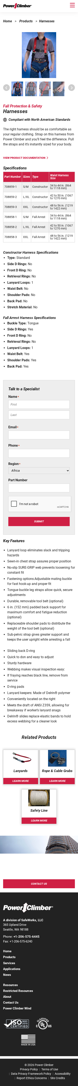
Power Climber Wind (17, 1008)
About (7, 997)
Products (26, 21)
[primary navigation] (72, 5)
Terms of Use (49, 1069)
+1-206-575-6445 (27, 937)
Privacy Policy (29, 1069)
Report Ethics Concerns (32, 1078)
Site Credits (57, 1078)
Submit (39, 521)
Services (9, 963)
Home (7, 21)
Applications (11, 969)
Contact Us (39, 883)
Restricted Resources (18, 991)
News (7, 975)
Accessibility (63, 1073)
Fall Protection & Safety (22, 106)
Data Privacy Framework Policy (31, 1073)
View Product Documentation (24, 157)
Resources (10, 985)
